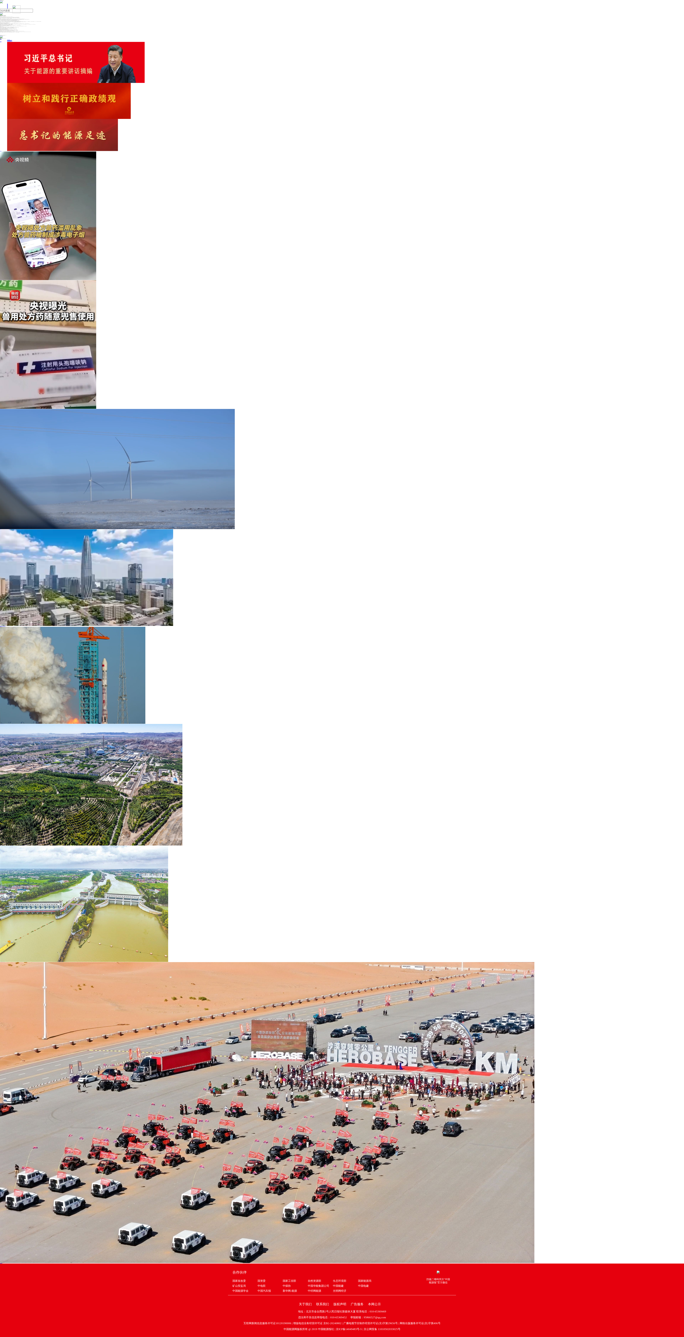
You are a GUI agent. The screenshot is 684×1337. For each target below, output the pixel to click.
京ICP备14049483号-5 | (350, 1329)
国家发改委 (239, 1280)
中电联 (262, 1285)
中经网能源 (314, 1290)
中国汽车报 (264, 1290)
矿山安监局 (239, 1285)
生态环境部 (339, 1280)
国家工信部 (289, 1280)
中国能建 (338, 1285)
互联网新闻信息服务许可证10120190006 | (268, 1323)
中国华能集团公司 (318, 1285)
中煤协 (287, 1285)
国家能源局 (364, 1280)
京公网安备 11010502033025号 (382, 1329)
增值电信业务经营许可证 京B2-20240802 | (318, 1323)
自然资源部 (314, 1280)
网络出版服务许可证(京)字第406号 (420, 1323)
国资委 (262, 1280)
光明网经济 (339, 1290)
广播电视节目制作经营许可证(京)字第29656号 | (371, 1323)
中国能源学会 (240, 1290)
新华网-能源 (290, 1290)
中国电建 (363, 1285)
